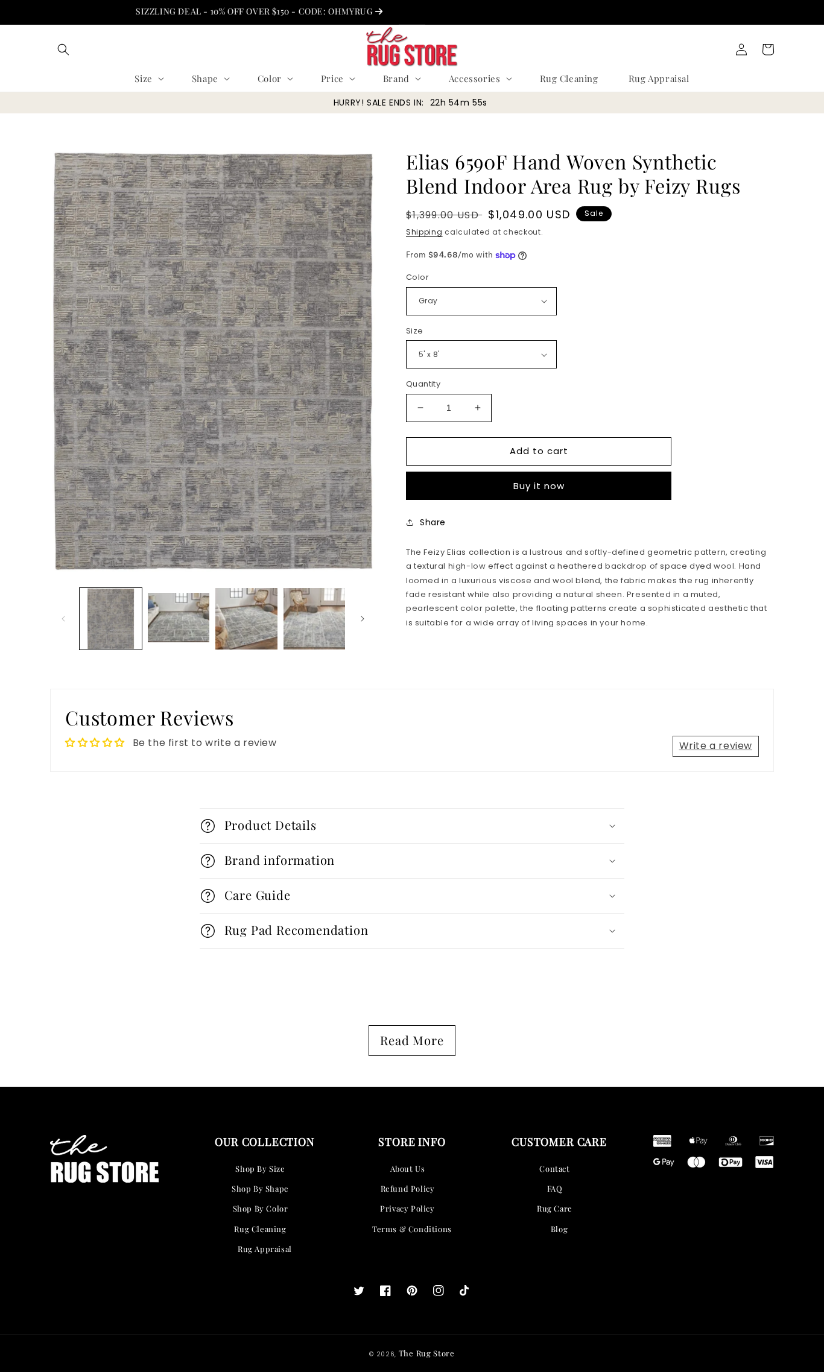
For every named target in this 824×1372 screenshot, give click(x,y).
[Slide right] (362, 618)
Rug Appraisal (265, 1249)
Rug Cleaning (260, 1229)
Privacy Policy (407, 1208)
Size (414, 331)
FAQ (555, 1188)
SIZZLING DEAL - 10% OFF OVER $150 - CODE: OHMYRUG (230, 11)
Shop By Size (260, 1168)
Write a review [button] (715, 746)
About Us (407, 1168)
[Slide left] (63, 618)
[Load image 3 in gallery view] (246, 619)
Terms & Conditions (412, 1229)
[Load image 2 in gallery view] (179, 619)
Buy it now (539, 485)
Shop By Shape (260, 1188)
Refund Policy (408, 1188)
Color (417, 277)
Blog (559, 1229)
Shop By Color (260, 1208)
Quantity (423, 384)
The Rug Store (427, 1353)
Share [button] (433, 522)
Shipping (424, 232)
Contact (554, 1168)
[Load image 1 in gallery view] (111, 619)
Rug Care (554, 1208)
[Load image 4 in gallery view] (315, 619)
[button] (63, 49)
